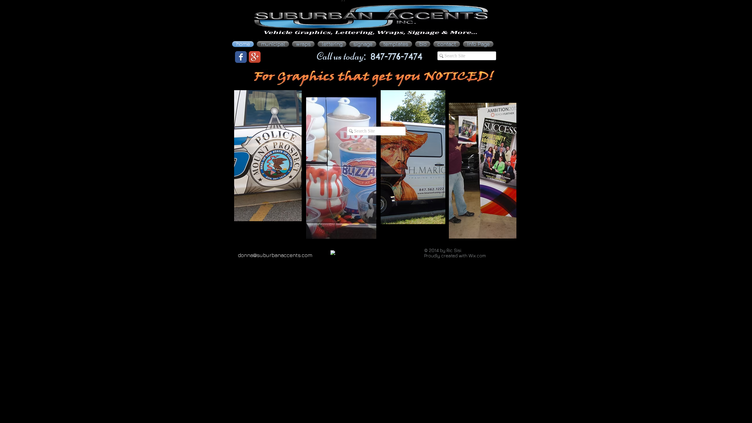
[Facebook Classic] (241, 57)
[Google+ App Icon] (255, 57)
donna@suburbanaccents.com (275, 255)
